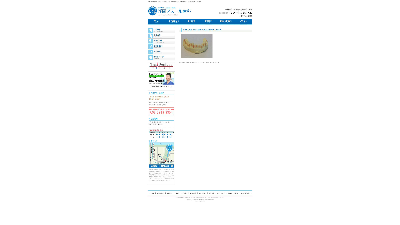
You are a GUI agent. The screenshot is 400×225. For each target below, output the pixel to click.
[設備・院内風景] (226, 22)
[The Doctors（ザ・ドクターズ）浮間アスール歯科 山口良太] (161, 63)
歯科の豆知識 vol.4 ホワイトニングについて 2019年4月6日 (199, 62)
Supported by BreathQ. (200, 201)
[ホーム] (156, 22)
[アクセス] (243, 22)
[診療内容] (208, 22)
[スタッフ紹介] (174, 22)
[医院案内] (191, 22)
